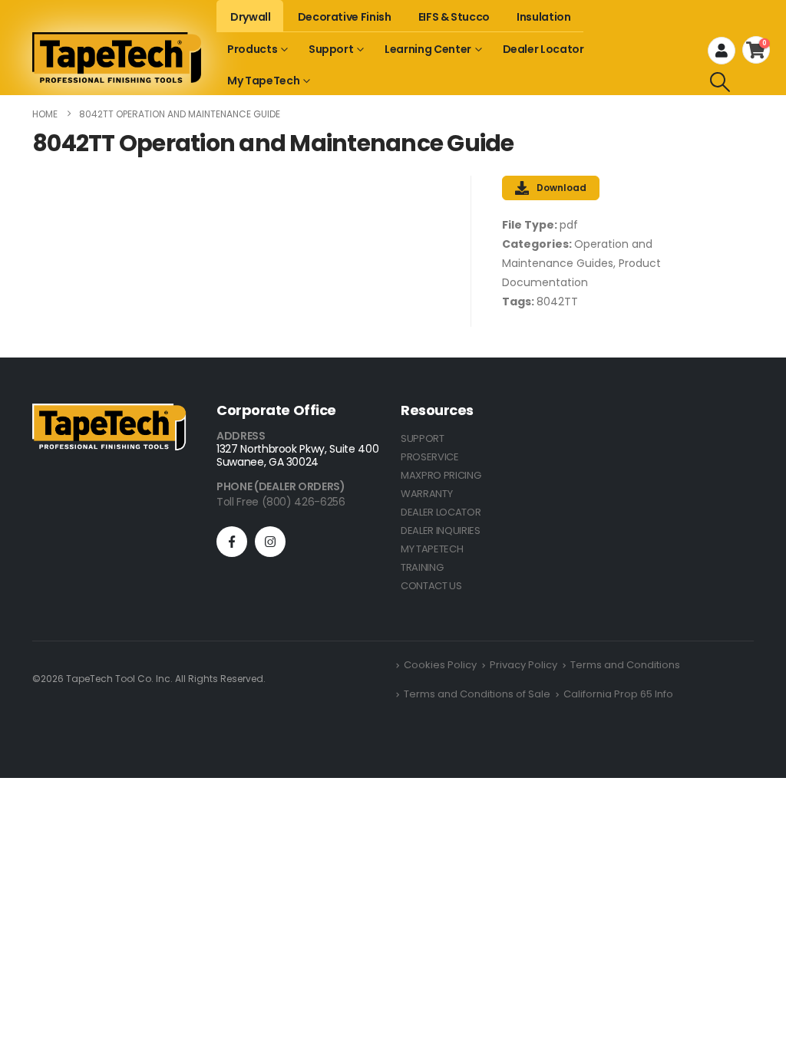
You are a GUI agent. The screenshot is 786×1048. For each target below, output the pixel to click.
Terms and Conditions (625, 664)
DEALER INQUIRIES (441, 530)
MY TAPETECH (432, 549)
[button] (720, 82)
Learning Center (428, 49)
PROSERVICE (430, 457)
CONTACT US (431, 585)
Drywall (250, 17)
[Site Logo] (116, 57)
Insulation (544, 17)
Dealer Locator (543, 49)
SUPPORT (422, 438)
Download (561, 187)
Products (252, 49)
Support (331, 49)
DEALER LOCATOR (441, 512)
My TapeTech (263, 80)
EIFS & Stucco (454, 17)
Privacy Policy (523, 664)
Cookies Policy (440, 664)
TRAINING (422, 567)
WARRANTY (426, 493)
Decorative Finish (344, 17)
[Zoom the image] (109, 412)
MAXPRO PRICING (441, 475)
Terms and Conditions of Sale (477, 694)
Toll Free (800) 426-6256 (280, 501)
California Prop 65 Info (618, 694)
